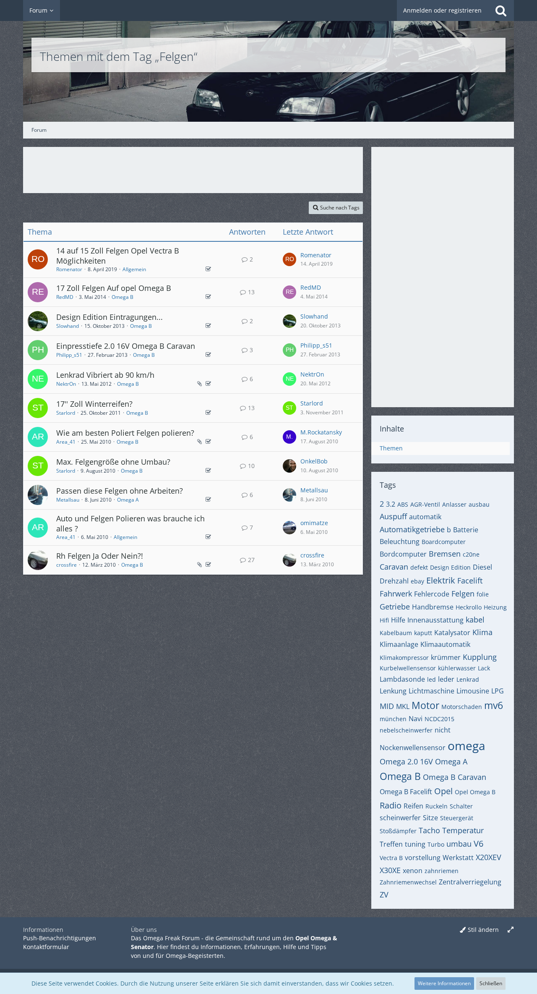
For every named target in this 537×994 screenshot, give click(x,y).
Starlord (65, 412)
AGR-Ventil (425, 504)
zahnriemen (442, 871)
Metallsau (67, 499)
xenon (412, 870)
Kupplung (480, 657)
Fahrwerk (396, 594)
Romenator (69, 269)
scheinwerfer (400, 817)
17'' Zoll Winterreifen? (94, 404)
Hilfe (398, 620)
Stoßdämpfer (398, 831)
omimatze (314, 523)
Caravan (394, 567)
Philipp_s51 (69, 354)
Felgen (462, 594)
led (431, 679)
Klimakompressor (404, 658)
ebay (417, 581)
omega (466, 745)
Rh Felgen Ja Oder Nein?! (99, 556)
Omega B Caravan (454, 777)
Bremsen (445, 554)
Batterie (465, 529)
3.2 (390, 504)
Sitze (430, 817)
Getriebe (395, 607)
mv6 (493, 705)
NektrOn (66, 383)
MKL (402, 706)
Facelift (469, 580)
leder (446, 679)
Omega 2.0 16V (406, 761)
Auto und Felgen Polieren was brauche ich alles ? (130, 523)
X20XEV (488, 857)
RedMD (64, 297)
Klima (482, 632)
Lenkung (393, 691)
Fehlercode (431, 594)
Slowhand (67, 326)
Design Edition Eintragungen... (109, 317)
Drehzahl (394, 581)
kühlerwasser (457, 668)
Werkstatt (458, 857)
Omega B (122, 297)
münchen (393, 719)
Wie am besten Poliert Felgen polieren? (125, 433)
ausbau (479, 504)
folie (483, 594)
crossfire (66, 564)
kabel (475, 620)
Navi (415, 718)
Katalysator (452, 632)
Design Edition (450, 567)
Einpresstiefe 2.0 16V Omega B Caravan (125, 346)
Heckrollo (469, 607)
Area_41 (66, 441)
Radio (390, 805)
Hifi (384, 620)
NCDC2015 (439, 719)
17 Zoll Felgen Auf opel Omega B (113, 288)
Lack (484, 668)
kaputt (423, 633)
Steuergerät (456, 818)
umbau (459, 844)
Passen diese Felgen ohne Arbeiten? (119, 491)
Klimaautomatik (445, 644)
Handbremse (433, 607)
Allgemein (134, 269)
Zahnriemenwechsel (408, 882)
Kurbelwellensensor (408, 668)
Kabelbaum (396, 633)
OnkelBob (314, 461)
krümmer (446, 657)
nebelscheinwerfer (406, 730)
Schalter (461, 806)
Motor (425, 705)
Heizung (495, 607)
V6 (478, 843)
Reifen (413, 806)
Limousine (472, 691)
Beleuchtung (400, 541)
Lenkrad (467, 679)
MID (387, 706)
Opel (443, 791)
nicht (443, 730)
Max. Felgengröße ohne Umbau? (113, 462)
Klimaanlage (399, 644)
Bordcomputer (403, 554)
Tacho (429, 830)
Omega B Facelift (406, 791)
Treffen (391, 844)
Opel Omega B (475, 792)
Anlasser (454, 504)
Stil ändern (483, 930)
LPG (497, 691)
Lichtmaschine (431, 691)
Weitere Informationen (444, 983)
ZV (384, 894)
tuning (415, 844)
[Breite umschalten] (510, 930)
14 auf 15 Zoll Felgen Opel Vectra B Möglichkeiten (117, 256)
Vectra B (391, 858)
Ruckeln (436, 806)
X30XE (390, 870)
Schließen (491, 983)
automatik (425, 516)
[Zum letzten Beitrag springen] (289, 259)
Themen (391, 448)
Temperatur (463, 830)
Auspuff (393, 516)
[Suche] (501, 10)
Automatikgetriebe (412, 529)
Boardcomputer (444, 542)
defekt (419, 567)
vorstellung (423, 857)
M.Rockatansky (321, 432)
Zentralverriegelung (470, 882)
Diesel (482, 567)
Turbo (436, 844)
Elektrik (440, 580)
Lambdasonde (402, 679)
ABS (402, 504)
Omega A (128, 499)
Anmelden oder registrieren (442, 10)
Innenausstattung (435, 620)
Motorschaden (461, 707)
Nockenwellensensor (413, 747)
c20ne (471, 554)
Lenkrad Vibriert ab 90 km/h (105, 375)
